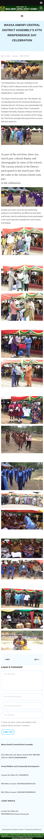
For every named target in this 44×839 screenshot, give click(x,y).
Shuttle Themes (18, 829)
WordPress (37, 829)
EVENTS (26, 56)
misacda (15, 56)
